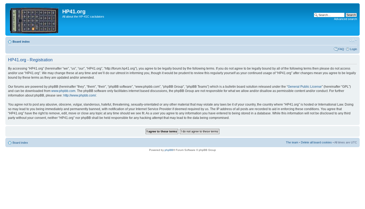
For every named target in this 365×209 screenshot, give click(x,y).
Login (353, 49)
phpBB (169, 149)
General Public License (305, 87)
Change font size (353, 40)
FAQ (341, 49)
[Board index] (34, 19)
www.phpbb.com (63, 91)
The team (292, 142)
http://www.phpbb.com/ (79, 95)
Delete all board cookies (316, 142)
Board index (21, 41)
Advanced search (345, 19)
